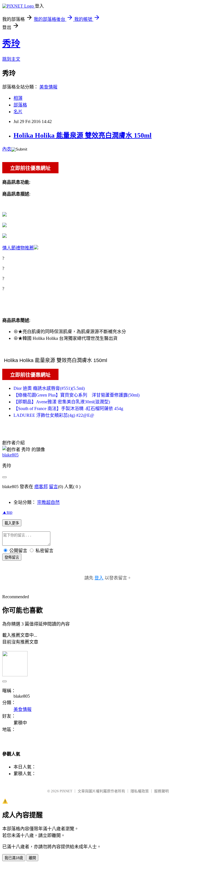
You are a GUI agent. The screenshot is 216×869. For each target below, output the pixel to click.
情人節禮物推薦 (18, 247)
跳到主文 (11, 59)
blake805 (10, 454)
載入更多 (11, 523)
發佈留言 (11, 557)
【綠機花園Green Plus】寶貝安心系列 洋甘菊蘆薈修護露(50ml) (77, 395)
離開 (32, 858)
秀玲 (11, 43)
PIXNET (66, 791)
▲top (7, 512)
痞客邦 (41, 486)
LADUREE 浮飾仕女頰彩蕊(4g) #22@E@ (54, 415)
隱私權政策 (139, 791)
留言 (53, 486)
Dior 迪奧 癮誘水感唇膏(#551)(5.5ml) (49, 388)
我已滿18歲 (13, 858)
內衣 (6, 149)
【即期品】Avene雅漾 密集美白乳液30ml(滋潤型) (62, 401)
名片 (18, 111)
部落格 (20, 105)
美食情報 (48, 87)
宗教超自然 (48, 502)
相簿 (18, 98)
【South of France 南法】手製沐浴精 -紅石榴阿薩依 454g (68, 408)
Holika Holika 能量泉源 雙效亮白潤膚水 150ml (83, 135)
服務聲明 (161, 791)
